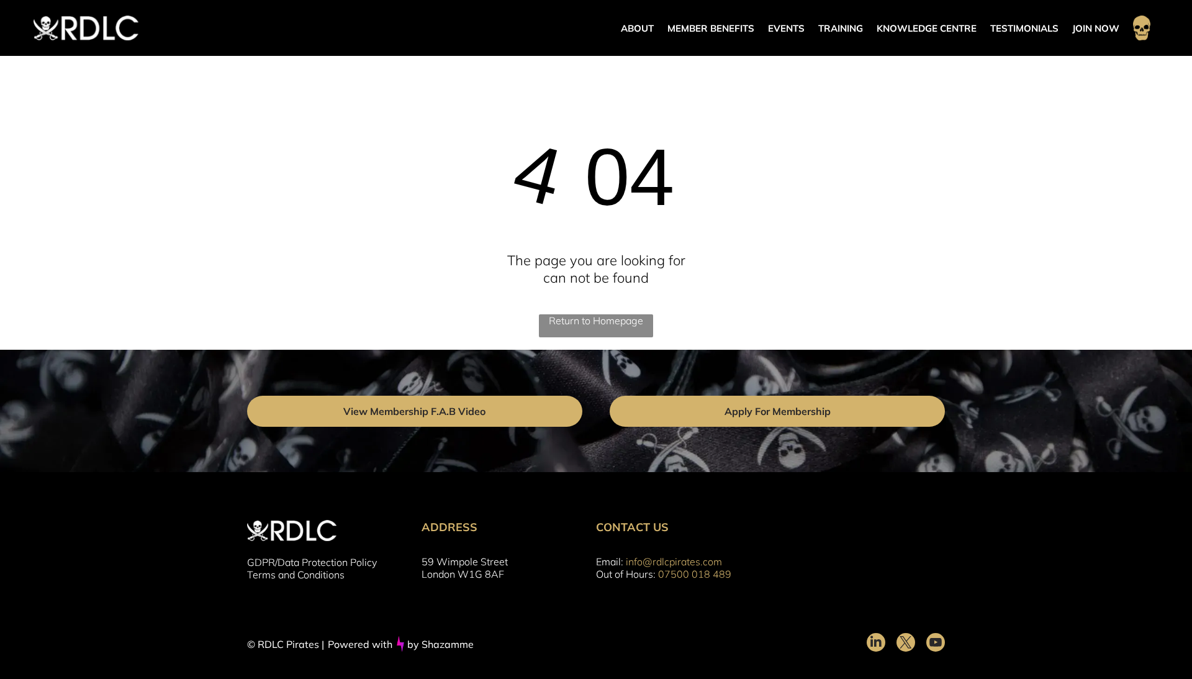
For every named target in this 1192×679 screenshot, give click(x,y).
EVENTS (786, 28)
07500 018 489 (694, 574)
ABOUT (637, 28)
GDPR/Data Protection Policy (312, 562)
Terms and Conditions (296, 574)
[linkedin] (876, 644)
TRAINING (840, 28)
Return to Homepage (596, 320)
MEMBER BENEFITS (710, 28)
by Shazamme (440, 644)
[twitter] (905, 644)
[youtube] (935, 644)
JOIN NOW (1095, 28)
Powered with (360, 644)
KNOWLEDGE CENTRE (927, 28)
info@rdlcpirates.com (674, 561)
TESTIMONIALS (1024, 28)
